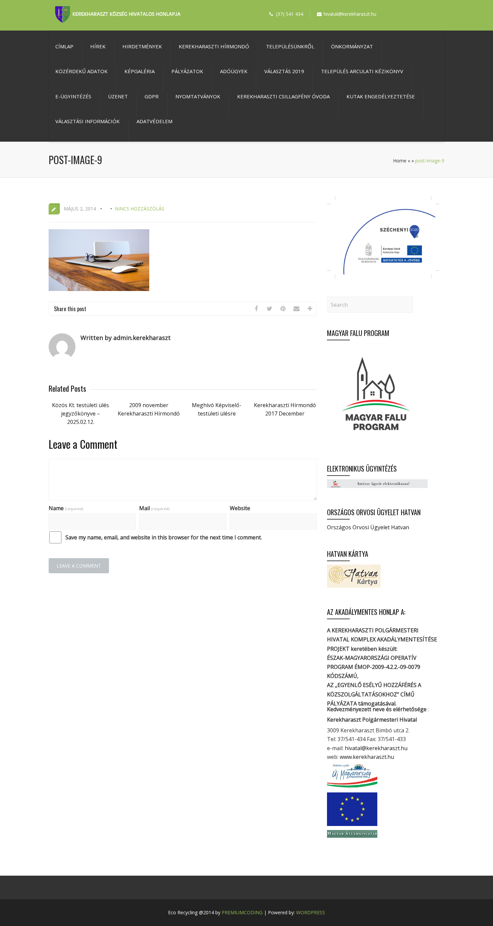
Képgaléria (139, 71)
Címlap (64, 46)
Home (399, 160)
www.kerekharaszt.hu (367, 757)
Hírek (98, 46)
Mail (154, 508)
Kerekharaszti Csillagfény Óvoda (283, 96)
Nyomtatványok (197, 96)
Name (66, 508)
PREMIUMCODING (242, 912)
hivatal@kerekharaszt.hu (376, 748)
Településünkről (290, 46)
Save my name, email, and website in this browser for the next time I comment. (163, 537)
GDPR (152, 96)
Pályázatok (187, 71)
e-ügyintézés (73, 96)
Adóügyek (234, 71)
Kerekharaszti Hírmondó (214, 46)
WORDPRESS (310, 912)
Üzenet (118, 96)
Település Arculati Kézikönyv (362, 71)
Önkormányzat (352, 46)
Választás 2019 (284, 71)
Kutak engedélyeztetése (380, 96)
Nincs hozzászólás (139, 208)
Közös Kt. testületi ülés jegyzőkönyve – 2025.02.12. (80, 413)
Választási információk (87, 121)
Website (240, 508)
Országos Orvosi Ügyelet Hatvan (368, 527)
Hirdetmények (142, 46)
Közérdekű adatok (81, 71)
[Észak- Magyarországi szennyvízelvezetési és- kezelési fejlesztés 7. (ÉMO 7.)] (383, 276)
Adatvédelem (154, 121)
